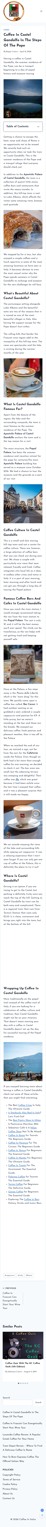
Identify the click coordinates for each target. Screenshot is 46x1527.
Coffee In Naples (17, 1158)
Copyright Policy (11, 1475)
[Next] (40, 1356)
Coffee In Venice (17, 1150)
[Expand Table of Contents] (38, 126)
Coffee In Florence (18, 1143)
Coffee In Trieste (17, 1165)
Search (6, 1398)
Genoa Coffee (15, 1192)
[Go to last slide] (6, 1356)
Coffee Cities (25, 1105)
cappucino (10, 1275)
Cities (6, 30)
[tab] (18, 1383)
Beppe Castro (12, 52)
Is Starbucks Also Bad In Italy (24, 1113)
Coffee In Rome (16, 1135)
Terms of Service (11, 1479)
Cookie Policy (10, 1484)
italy (20, 1275)
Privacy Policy (10, 1489)
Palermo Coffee (16, 1177)
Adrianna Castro (15, 1372)
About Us (8, 1494)
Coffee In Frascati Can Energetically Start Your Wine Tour (11, 1298)
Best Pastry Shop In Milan (27, 1120)
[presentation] (23, 1345)
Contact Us (9, 1498)
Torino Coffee (15, 1184)
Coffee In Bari (31, 1199)
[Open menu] (41, 11)
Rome (29, 1275)
